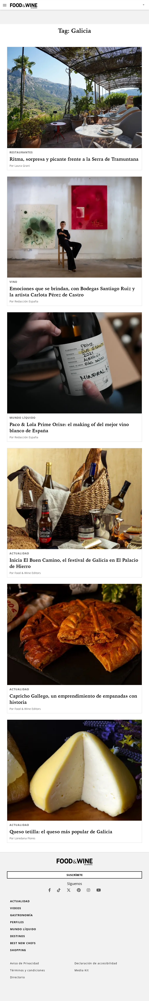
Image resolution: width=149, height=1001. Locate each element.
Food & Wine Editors (28, 573)
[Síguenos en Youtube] (98, 890)
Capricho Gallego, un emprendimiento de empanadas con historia (73, 699)
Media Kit (81, 970)
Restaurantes (21, 152)
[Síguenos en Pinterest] (79, 890)
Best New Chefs (23, 943)
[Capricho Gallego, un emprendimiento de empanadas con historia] (74, 634)
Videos (15, 908)
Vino (13, 282)
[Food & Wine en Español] (23, 5)
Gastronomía (21, 915)
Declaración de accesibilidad (95, 963)
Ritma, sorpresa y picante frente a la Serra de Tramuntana (74, 159)
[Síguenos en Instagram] (88, 890)
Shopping (18, 950)
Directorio (17, 977)
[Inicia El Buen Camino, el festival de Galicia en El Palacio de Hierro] (74, 498)
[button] (4, 5)
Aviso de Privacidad (24, 963)
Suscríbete (75, 875)
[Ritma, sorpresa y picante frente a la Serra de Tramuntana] (74, 97)
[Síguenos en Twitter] (69, 890)
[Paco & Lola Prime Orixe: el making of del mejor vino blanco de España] (74, 362)
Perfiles (17, 922)
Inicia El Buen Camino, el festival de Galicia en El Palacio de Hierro (74, 563)
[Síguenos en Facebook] (49, 890)
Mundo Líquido (23, 417)
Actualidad (19, 553)
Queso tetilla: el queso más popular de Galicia (61, 831)
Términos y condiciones (27, 970)
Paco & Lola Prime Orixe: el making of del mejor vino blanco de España (69, 427)
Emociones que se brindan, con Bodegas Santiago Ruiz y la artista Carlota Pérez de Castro (72, 292)
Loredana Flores (25, 838)
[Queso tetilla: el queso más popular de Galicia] (74, 770)
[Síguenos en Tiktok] (59, 890)
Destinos (17, 936)
